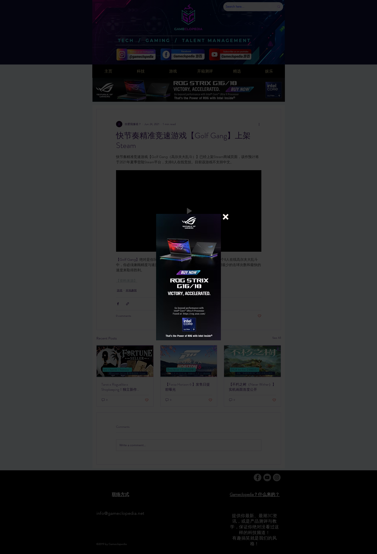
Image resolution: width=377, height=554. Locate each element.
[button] (226, 217)
